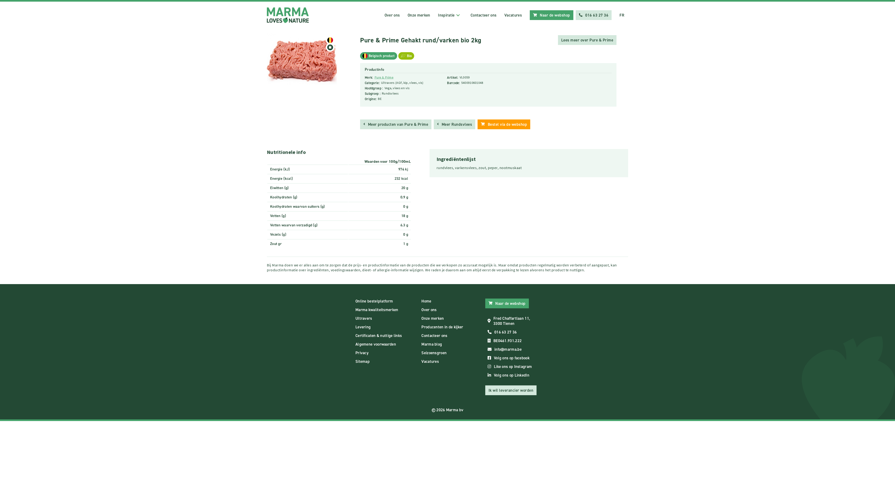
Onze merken (419, 15)
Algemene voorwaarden (375, 344)
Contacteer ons (483, 15)
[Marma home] (288, 15)
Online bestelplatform (374, 301)
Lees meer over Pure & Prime (587, 40)
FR (622, 15)
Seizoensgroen (434, 352)
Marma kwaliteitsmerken (376, 309)
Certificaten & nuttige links (378, 335)
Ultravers (363, 318)
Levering (363, 327)
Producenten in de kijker (442, 327)
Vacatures (513, 15)
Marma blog (431, 344)
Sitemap (362, 361)
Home (426, 301)
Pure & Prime (384, 77)
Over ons (392, 15)
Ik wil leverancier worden (511, 390)
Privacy (361, 352)
